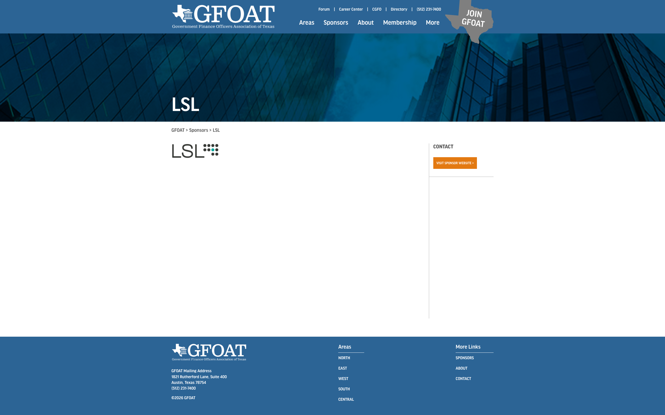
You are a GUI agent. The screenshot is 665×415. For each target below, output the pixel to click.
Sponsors (336, 22)
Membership (399, 22)
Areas (306, 22)
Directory (399, 9)
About (366, 22)
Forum (324, 9)
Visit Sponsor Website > (455, 163)
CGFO (376, 9)
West (343, 378)
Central (346, 399)
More (433, 22)
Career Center (351, 9)
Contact (463, 378)
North (344, 358)
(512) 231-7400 (429, 9)
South (344, 389)
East (342, 368)
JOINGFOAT (473, 18)
